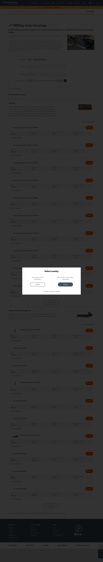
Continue (37, 284)
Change (65, 284)
